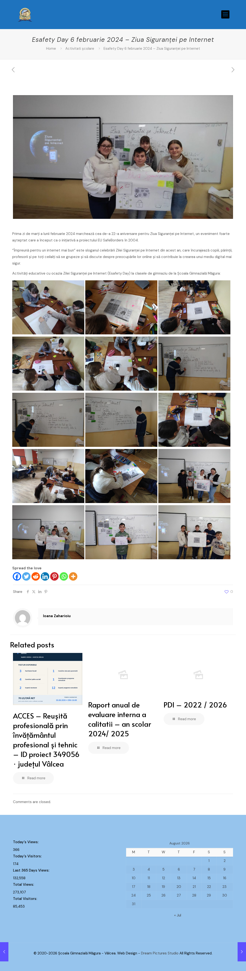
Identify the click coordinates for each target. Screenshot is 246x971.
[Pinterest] (54, 576)
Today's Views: (26, 842)
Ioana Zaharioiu (57, 616)
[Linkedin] (45, 576)
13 (178, 878)
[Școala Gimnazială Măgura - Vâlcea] (25, 14)
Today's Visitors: (28, 856)
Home (51, 48)
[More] (73, 576)
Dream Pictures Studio (160, 953)
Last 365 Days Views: (31, 870)
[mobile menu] (225, 14)
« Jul (177, 915)
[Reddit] (35, 576)
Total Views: (24, 884)
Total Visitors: (25, 898)
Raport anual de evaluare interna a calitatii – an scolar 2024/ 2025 (119, 719)
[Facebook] (17, 576)
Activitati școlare (79, 48)
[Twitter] (26, 576)
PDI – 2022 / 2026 (195, 704)
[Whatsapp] (64, 576)
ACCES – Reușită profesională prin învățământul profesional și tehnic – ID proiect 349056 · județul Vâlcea (46, 739)
